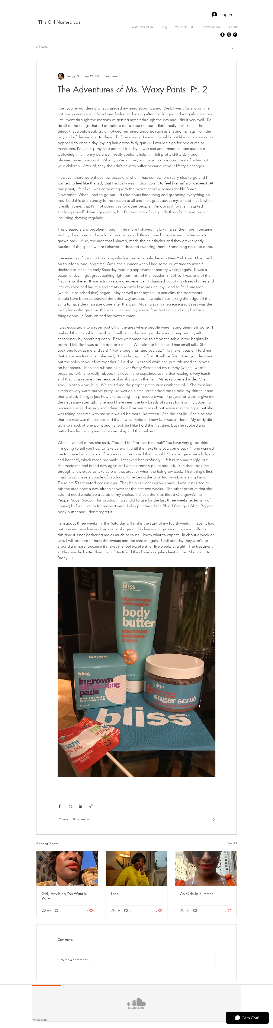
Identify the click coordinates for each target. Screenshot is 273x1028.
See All (232, 843)
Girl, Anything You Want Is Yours (64, 896)
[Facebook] (222, 34)
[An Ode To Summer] (206, 868)
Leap (115, 893)
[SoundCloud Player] (136, 1003)
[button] (231, 47)
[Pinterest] (235, 34)
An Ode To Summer (196, 893)
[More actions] (212, 76)
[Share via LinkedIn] (80, 806)
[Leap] (136, 868)
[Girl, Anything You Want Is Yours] (67, 868)
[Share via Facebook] (60, 806)
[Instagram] (229, 34)
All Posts (42, 47)
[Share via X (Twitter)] (70, 806)
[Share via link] (91, 806)
